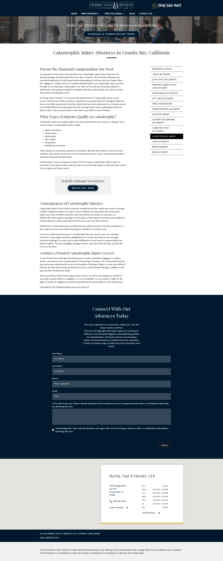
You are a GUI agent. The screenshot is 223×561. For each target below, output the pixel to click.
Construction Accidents (160, 129)
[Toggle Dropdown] (99, 13)
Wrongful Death (162, 69)
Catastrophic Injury (164, 136)
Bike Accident (160, 152)
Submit (164, 445)
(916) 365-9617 (119, 501)
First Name (57, 353)
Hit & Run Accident (163, 98)
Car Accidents (160, 141)
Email (54, 391)
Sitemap (82, 533)
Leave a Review (116, 507)
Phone (55, 378)
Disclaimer (94, 533)
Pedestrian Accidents (165, 93)
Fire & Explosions (162, 103)
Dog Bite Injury (161, 114)
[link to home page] (111, 5)
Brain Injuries (160, 147)
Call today (44, 287)
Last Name (57, 366)
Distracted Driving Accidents (163, 121)
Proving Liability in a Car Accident (164, 86)
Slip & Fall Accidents (164, 79)
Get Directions (149, 513)
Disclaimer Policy (49, 538)
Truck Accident (161, 74)
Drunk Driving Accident (166, 109)
